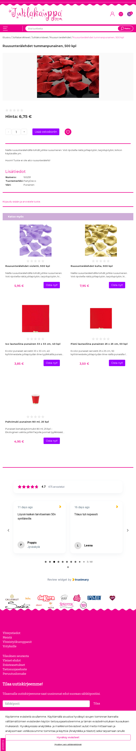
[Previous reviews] (8, 530)
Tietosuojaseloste (15, 669)
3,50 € (84, 363)
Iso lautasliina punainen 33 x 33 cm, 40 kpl (32, 343)
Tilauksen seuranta (16, 656)
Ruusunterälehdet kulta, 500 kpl (92, 266)
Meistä (7, 637)
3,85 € (19, 363)
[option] (68, 76)
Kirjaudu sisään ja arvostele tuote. (22, 201)
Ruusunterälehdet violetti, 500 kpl (27, 266)
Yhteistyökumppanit (17, 642)
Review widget (57, 579)
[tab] (46, 562)
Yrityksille (9, 646)
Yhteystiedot (11, 633)
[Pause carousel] (68, 567)
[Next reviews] (127, 530)
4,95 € (19, 441)
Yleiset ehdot (12, 660)
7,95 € (84, 286)
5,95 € (19, 286)
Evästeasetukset (14, 665)
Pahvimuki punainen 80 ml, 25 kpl (27, 421)
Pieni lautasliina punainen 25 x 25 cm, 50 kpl (99, 343)
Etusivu (7, 37)
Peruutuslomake (14, 673)
